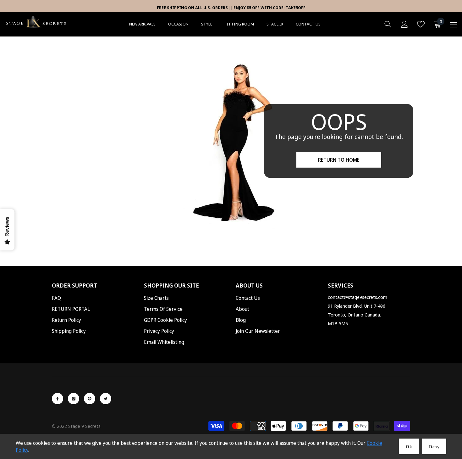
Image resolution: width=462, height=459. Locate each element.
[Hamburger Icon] (453, 25)
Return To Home (339, 159)
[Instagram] (73, 398)
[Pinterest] (89, 398)
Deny (434, 447)
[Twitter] (105, 398)
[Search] (388, 24)
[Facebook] (57, 398)
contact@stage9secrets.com (357, 297)
